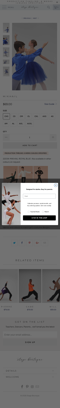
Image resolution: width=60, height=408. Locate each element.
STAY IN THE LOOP (39, 218)
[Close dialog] (55, 185)
